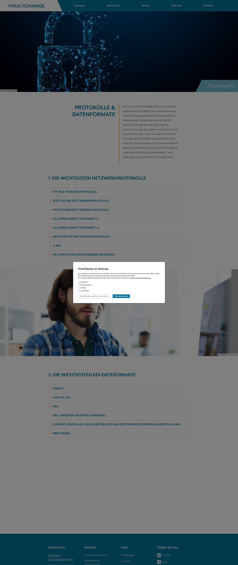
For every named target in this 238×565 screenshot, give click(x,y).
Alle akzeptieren (121, 296)
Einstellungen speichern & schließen (94, 296)
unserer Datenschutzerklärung (140, 278)
